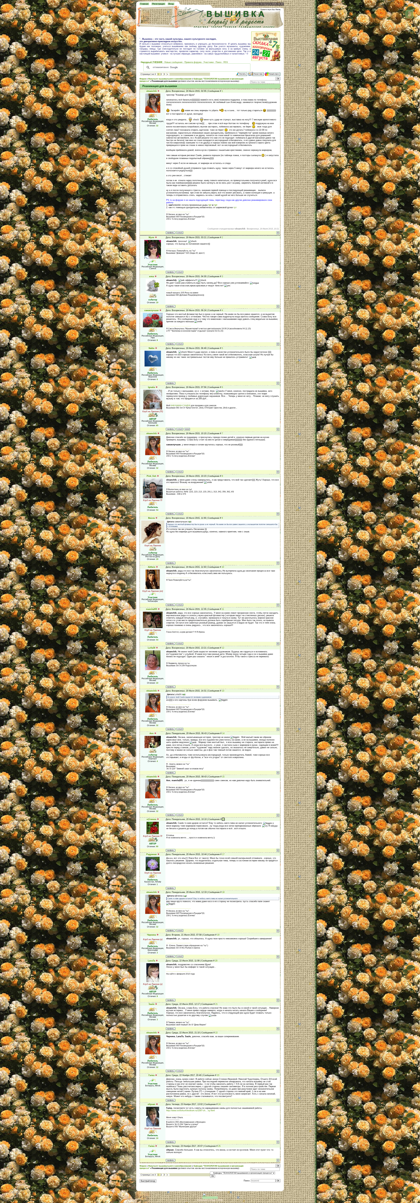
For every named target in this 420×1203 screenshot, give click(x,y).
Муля (151, 237)
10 (223, 567)
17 (223, 854)
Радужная (151, 854)
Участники (208, 62)
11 (223, 609)
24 (219, 1104)
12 (223, 648)
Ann (151, 733)
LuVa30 (151, 648)
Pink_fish (151, 476)
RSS (225, 62)
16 (223, 819)
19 (218, 935)
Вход (171, 4)
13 (223, 691)
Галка (151, 1075)
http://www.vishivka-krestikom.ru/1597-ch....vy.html (190, 1110)
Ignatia (151, 387)
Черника (151, 935)
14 (223, 733)
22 (216, 1032)
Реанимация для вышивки (164, 81)
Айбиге (151, 567)
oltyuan (151, 1104)
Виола (151, 518)
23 (218, 1075)
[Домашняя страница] (187, 429)
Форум (142, 79)
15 (223, 776)
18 (223, 892)
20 (216, 960)
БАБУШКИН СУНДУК (180, 405)
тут (209, 205)
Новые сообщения (173, 62)
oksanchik (151, 91)
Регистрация (158, 4)
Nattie (151, 348)
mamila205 (151, 609)
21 (216, 1004)
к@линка (151, 819)
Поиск (218, 62)
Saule (151, 1004)
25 (219, 1146)
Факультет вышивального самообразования (169, 79)
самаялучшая (151, 310)
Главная (144, 4)
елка (151, 276)
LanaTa (151, 960)
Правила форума (192, 62)
